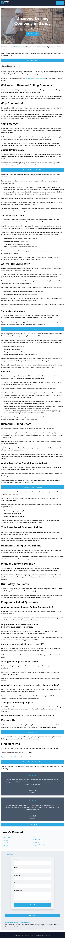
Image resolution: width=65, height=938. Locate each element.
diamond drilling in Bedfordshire (35, 78)
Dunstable (36, 842)
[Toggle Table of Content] (17, 66)
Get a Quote (31, 34)
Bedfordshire (37, 839)
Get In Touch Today (32, 60)
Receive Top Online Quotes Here (32, 487)
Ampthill (5, 845)
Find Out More (32, 732)
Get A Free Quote (32, 824)
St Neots (12, 757)
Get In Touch (32, 915)
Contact (60, 3)
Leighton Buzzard (38, 845)
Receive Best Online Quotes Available (32, 329)
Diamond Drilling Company (16, 47)
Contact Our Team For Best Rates (32, 169)
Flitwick (35, 837)
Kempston (24, 757)
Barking (30, 757)
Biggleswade (5, 757)
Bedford (17, 757)
